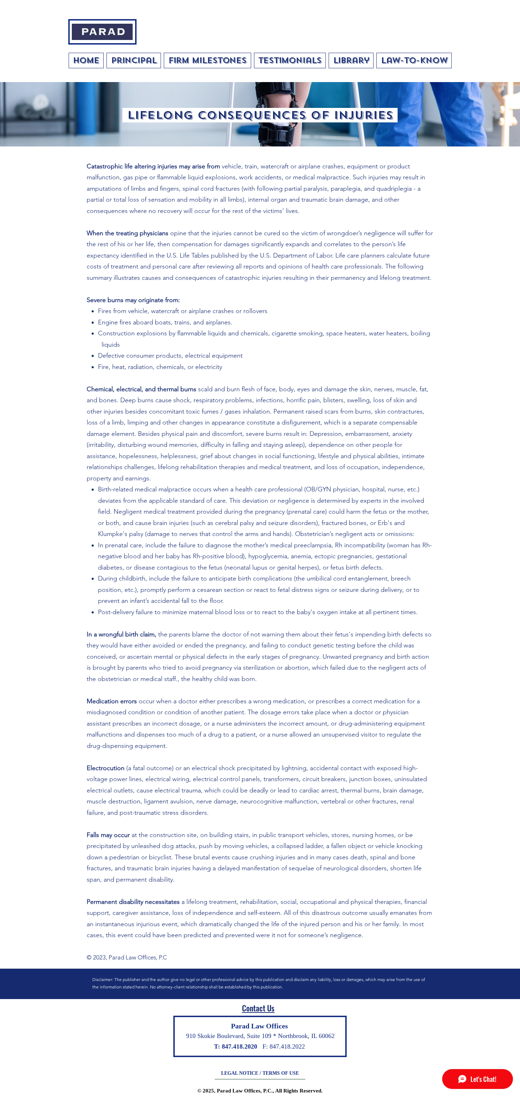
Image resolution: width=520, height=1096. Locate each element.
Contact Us (258, 1008)
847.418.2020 (239, 1046)
